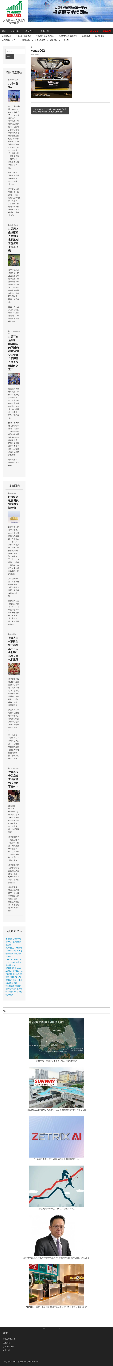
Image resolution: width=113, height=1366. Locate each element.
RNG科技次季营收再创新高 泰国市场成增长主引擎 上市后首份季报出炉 (56, 1307)
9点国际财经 (99, 36)
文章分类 (14, 31)
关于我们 (44, 31)
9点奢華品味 (25, 40)
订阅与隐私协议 (9, 1339)
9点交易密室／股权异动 (68, 36)
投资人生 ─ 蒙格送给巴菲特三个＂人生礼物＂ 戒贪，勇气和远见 (13, 648)
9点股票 (20, 1361)
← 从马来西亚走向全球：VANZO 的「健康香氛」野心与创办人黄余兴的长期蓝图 (49, 110)
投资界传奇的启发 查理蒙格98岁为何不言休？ (13, 779)
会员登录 (94, 31)
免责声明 (6, 1343)
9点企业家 (86, 36)
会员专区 (29, 31)
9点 (11, 331)
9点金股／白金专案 (24, 36)
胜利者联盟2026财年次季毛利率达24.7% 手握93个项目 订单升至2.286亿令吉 (56, 1257)
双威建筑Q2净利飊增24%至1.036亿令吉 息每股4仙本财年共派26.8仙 (56, 1109)
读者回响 (53, 40)
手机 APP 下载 (8, 1346)
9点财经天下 (6, 36)
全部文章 (65, 40)
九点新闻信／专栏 (8, 40)
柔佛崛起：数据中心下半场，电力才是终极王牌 (14, 942)
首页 (4, 31)
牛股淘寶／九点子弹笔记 (45, 36)
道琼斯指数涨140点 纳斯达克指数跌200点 (56, 1208)
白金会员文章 (40, 40)
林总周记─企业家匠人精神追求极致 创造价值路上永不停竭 (14, 239)
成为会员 (107, 31)
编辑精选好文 (14, 80)
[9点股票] (14, 9)
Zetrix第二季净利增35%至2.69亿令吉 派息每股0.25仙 (14, 962)
